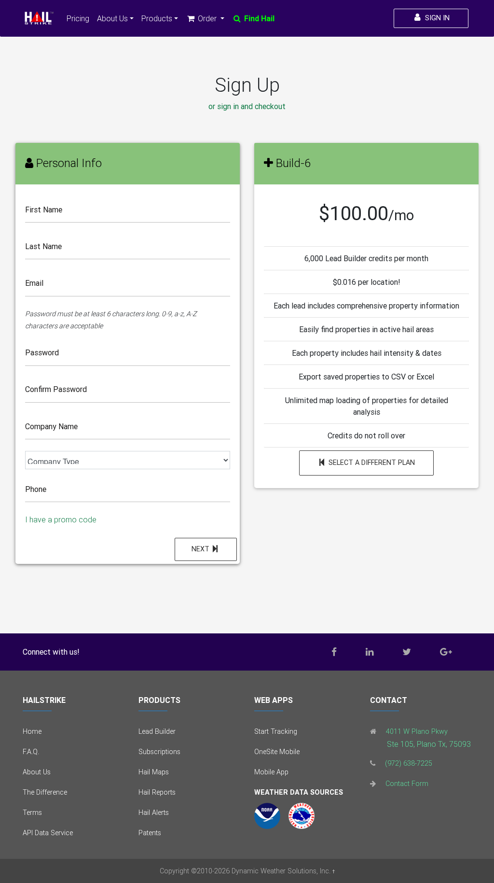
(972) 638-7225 (408, 763)
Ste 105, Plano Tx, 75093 (429, 744)
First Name (43, 209)
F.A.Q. (31, 751)
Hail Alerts (153, 812)
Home (32, 731)
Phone (35, 489)
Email (34, 283)
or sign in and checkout (247, 106)
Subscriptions (159, 751)
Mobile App (271, 772)
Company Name (51, 426)
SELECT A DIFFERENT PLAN (371, 462)
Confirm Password (56, 389)
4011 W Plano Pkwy (417, 731)
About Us (37, 772)
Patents (149, 832)
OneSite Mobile (277, 751)
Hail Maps (153, 772)
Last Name (43, 246)
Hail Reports (157, 792)
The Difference (45, 792)
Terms (32, 812)
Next (201, 549)
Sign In (436, 18)
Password (42, 352)
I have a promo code (60, 519)
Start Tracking (275, 731)
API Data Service (48, 832)
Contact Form (406, 783)
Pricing (78, 18)
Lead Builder (157, 731)
